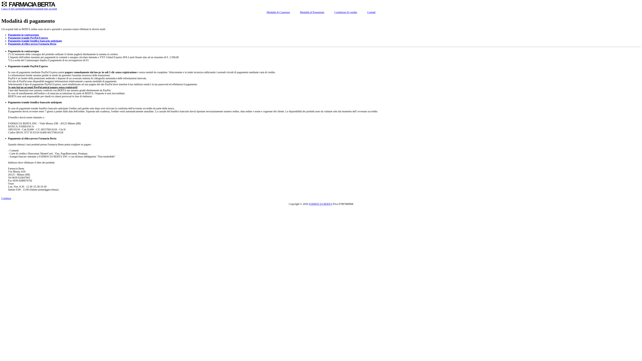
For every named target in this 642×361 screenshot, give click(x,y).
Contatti (371, 12)
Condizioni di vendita (345, 12)
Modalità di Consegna (278, 12)
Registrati (28, 8)
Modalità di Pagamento (312, 12)
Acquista (37, 8)
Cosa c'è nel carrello (12, 8)
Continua (6, 198)
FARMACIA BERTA (320, 204)
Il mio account (49, 8)
